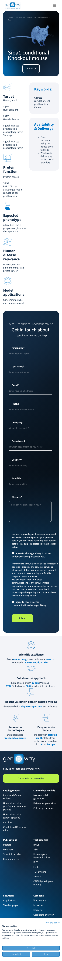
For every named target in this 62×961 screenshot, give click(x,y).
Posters (7, 844)
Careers (37, 910)
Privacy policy (53, 922)
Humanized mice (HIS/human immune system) (14, 806)
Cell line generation (43, 808)
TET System (39, 871)
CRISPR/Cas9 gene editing (43, 883)
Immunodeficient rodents (12, 797)
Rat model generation (44, 803)
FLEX (35, 867)
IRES (35, 862)
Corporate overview (44, 914)
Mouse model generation (40, 797)
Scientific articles (12, 854)
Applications (10, 900)
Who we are (39, 900)
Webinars (8, 849)
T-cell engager (10, 905)
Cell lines (8, 822)
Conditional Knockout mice (15, 829)
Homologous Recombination (41, 856)
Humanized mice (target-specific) (12, 816)
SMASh (37, 876)
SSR (35, 849)
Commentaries (11, 859)
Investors (38, 905)
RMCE (36, 844)
